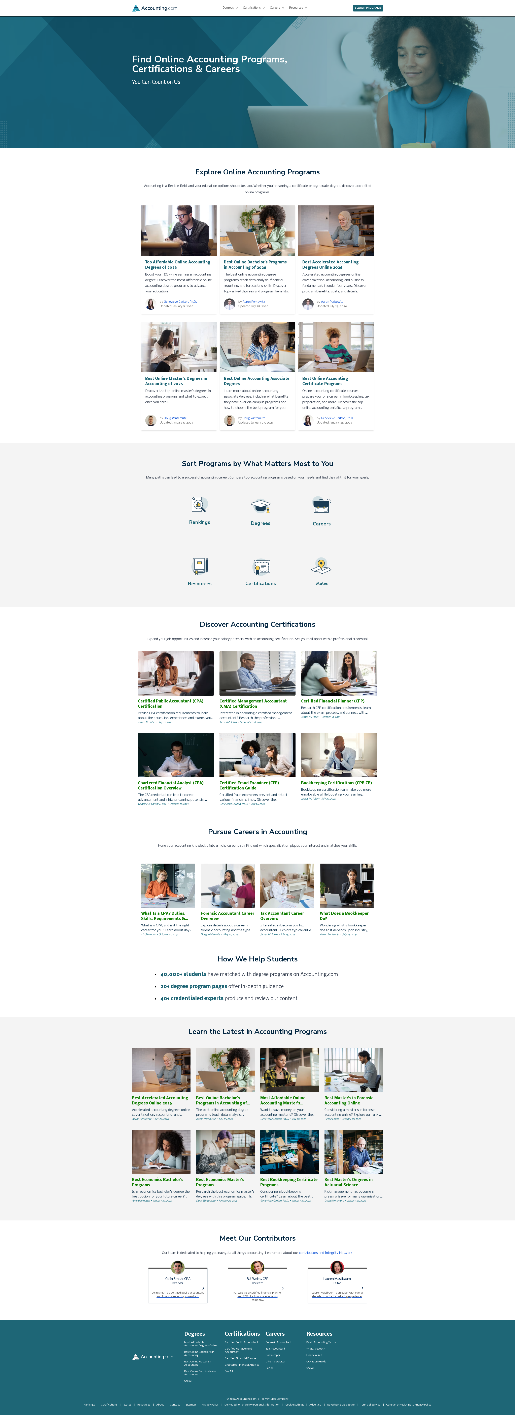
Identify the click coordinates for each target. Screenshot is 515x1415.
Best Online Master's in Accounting (198, 1363)
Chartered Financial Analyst (242, 1365)
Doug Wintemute (175, 418)
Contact (175, 1405)
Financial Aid (314, 1355)
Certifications (242, 1334)
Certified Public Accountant (241, 1342)
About (160, 1405)
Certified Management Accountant (238, 1350)
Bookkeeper (273, 1355)
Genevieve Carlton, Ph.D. (180, 302)
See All (188, 1381)
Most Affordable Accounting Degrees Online (200, 1344)
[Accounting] (154, 8)
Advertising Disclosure (340, 1405)
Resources (319, 1334)
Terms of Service (370, 1405)
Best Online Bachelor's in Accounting (199, 1354)
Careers (275, 1334)
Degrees (194, 1334)
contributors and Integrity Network (325, 1253)
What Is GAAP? (315, 1349)
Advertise (315, 1405)
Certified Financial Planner (241, 1358)
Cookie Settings (294, 1405)
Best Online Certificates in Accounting (200, 1373)
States (127, 1405)
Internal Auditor (275, 1361)
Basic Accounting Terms (321, 1342)
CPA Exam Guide (316, 1361)
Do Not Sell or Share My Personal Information (252, 1405)
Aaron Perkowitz (254, 302)
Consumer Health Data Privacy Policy (408, 1405)
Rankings (89, 1405)
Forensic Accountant (278, 1342)
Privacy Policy (210, 1405)
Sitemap (191, 1405)
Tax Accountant (275, 1349)
